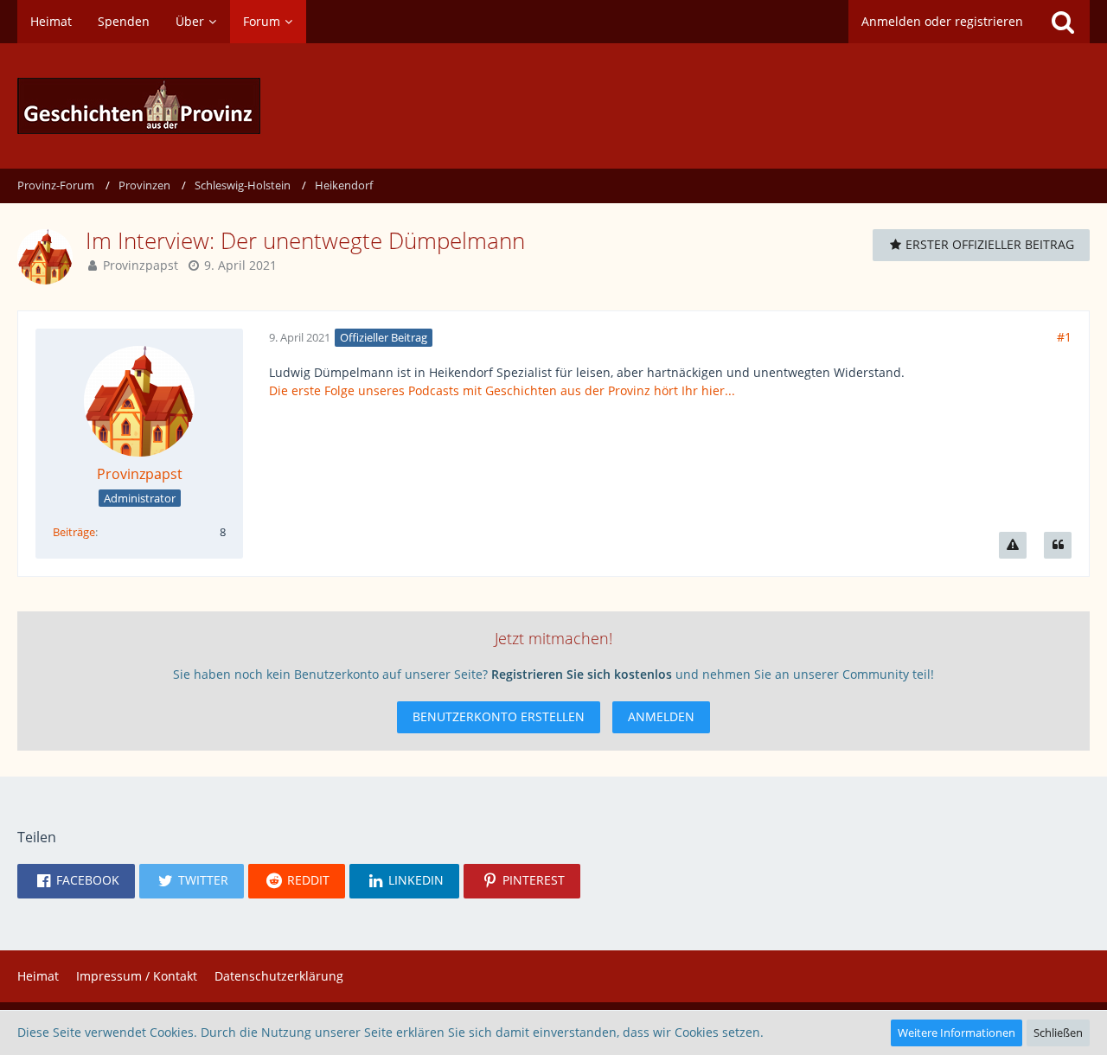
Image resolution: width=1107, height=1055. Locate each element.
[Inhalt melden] (1013, 545)
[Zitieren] (1058, 545)
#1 (1064, 337)
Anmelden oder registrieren (942, 21)
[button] (76, 881)
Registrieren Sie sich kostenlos (581, 674)
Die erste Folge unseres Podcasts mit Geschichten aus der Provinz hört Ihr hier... (502, 390)
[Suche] (1063, 21)
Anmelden (661, 716)
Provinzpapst (140, 265)
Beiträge (74, 532)
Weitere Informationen (956, 1032)
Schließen (1058, 1032)
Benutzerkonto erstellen (499, 716)
